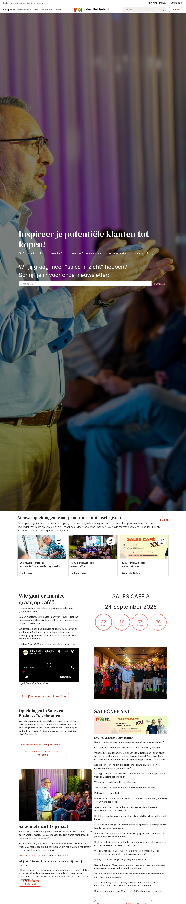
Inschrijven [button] (159, 283)
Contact (176, 9)
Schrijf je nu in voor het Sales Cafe (44, 696)
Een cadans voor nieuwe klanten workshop (42, 753)
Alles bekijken (164, 518)
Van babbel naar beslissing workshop (40, 744)
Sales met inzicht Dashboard (30, 882)
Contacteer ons (27, 855)
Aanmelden (176, 2)
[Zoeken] (162, 9)
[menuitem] (9, 9)
